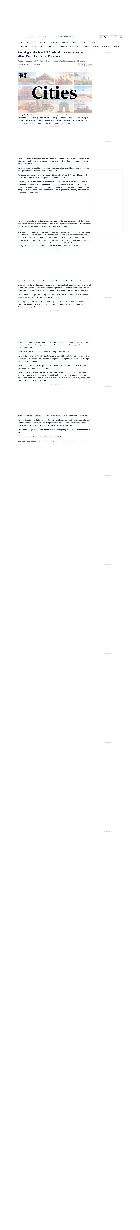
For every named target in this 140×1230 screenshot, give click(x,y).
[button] (19, 37)
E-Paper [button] (105, 37)
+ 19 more (92, 42)
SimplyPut (42, 46)
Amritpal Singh (57, 437)
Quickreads (95, 46)
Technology (85, 46)
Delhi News (51, 46)
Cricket (35, 42)
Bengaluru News (62, 46)
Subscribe (114, 37)
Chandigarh (48, 437)
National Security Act (38, 437)
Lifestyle (74, 42)
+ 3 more (115, 46)
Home (20, 42)
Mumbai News (74, 46)
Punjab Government (25, 437)
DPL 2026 (83, 42)
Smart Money (24, 46)
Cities (23, 441)
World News (65, 42)
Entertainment (54, 42)
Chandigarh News (31, 441)
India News (43, 42)
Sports (34, 46)
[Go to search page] (22, 37)
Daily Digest (105, 46)
